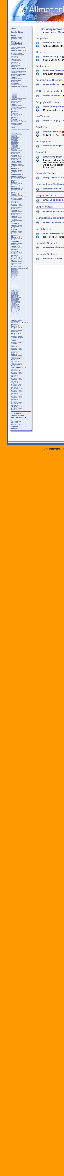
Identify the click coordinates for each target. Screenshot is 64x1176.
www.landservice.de (53, 189)
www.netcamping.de (53, 145)
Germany (45, 22)
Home (37, 22)
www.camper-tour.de (53, 42)
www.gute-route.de (52, 132)
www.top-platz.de (51, 84)
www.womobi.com (52, 95)
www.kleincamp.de (52, 56)
